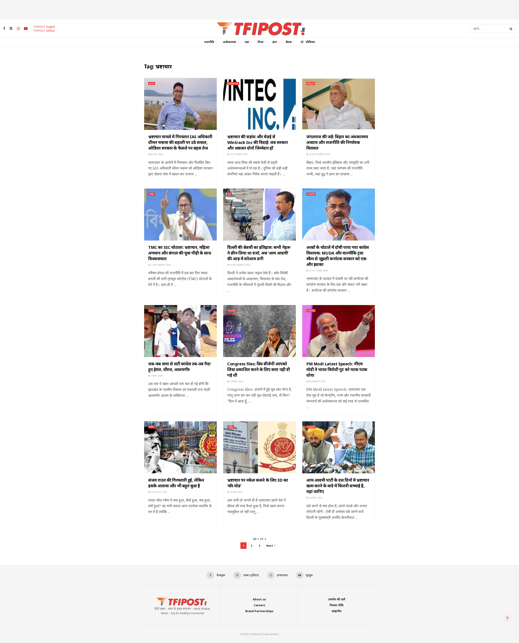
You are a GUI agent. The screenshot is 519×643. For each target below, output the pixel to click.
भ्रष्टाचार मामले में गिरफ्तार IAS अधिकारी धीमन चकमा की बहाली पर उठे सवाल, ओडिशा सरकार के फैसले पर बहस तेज (180, 142)
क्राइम (151, 83)
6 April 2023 (236, 381)
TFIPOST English (44, 27)
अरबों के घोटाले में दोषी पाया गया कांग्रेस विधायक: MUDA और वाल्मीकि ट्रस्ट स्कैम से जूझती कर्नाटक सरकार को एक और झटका (337, 256)
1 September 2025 (160, 264)
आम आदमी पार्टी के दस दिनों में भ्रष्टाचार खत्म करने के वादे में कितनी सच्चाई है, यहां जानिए (337, 485)
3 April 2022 (315, 497)
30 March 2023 (316, 381)
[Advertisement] (259, 9)
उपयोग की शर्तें (336, 599)
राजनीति (209, 42)
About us (259, 599)
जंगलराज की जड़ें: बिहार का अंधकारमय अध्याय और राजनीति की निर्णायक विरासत (337, 142)
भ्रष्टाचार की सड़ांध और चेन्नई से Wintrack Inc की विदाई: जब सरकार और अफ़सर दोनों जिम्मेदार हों (257, 142)
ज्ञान (274, 42)
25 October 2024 (318, 270)
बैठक (289, 42)
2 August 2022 (158, 491)
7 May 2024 (156, 375)
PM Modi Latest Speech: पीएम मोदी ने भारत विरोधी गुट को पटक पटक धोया (336, 369)
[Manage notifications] (507, 618)
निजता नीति (336, 605)
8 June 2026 (156, 154)
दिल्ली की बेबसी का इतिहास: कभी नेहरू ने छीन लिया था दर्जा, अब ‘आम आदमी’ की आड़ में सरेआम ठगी (258, 253)
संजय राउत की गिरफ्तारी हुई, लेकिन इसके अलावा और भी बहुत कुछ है (176, 483)
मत (229, 194)
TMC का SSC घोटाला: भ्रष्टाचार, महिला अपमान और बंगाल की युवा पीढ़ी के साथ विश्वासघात (179, 253)
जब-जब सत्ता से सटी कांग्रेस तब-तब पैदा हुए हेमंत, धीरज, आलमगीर (179, 366)
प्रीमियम (310, 42)
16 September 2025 (319, 154)
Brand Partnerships (259, 611)
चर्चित (151, 194)
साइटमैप (336, 611)
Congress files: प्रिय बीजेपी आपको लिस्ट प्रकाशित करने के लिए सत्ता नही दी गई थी (258, 369)
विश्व (261, 42)
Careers (259, 605)
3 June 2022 (235, 491)
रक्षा (247, 42)
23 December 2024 (239, 264)
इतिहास (310, 83)
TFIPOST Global (43, 30)
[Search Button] (512, 29)
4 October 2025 (238, 154)
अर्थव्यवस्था (229, 42)
